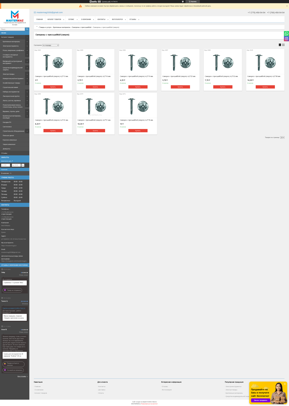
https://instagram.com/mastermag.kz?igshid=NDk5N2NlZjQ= (14, 261)
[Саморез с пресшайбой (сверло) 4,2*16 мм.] (95, 62)
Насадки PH (7, 122)
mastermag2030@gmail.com (10, 252)
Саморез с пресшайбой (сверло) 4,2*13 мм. (51, 76)
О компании (86, 19)
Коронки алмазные (10, 140)
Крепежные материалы (11, 41)
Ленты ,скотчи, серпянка (12, 100)
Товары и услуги (45, 27)
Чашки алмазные (9, 144)
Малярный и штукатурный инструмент (12, 62)
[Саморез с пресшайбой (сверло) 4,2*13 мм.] (53, 62)
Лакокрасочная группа (11, 96)
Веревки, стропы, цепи (11, 111)
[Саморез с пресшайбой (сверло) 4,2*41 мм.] (53, 106)
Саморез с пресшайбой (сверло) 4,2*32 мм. (221, 76)
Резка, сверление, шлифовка (13, 50)
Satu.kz (154, 402)
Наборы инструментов (11, 92)
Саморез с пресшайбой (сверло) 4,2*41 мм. (51, 120)
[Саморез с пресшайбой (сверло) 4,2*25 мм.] (180, 62)
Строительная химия (10, 87)
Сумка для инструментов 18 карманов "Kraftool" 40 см (13, 355)
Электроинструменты (11, 46)
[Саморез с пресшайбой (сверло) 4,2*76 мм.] (138, 106)
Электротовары (8, 74)
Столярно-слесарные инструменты (10, 56)
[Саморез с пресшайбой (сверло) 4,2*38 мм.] (265, 62)
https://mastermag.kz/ (9, 246)
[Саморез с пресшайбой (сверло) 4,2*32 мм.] (223, 62)
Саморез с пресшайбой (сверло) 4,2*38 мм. (264, 76)
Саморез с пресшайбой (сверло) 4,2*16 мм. (94, 76)
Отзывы (4, 153)
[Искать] (27, 29)
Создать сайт (106, 1)
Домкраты (6, 149)
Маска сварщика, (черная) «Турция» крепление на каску (14, 317)
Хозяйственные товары (11, 83)
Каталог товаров (7, 37)
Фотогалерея (117, 19)
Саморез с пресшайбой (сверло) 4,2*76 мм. (136, 120)
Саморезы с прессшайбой (81, 27)
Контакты (101, 19)
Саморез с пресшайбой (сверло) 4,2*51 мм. (94, 120)
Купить (53, 87)
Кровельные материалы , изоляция (12, 117)
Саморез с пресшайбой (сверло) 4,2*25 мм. (179, 76)
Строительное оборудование (13, 131)
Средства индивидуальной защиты (12, 69)
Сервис (71, 19)
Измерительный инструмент (13, 78)
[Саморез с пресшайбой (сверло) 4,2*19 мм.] (138, 62)
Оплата (101, 393)
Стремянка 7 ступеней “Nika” (13, 282)
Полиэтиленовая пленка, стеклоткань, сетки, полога (12, 106)
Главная (39, 19)
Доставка (101, 390)
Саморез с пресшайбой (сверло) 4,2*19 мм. (136, 76)
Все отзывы (22, 376)
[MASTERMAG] (15, 16)
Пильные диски (8, 135)
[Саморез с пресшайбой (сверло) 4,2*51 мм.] (95, 106)
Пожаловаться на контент (149, 404)
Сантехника (7, 127)
